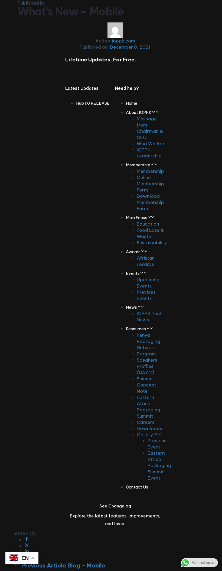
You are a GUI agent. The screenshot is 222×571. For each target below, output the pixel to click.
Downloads (149, 428)
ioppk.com (123, 41)
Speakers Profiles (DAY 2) (147, 366)
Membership (138, 164)
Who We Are (150, 144)
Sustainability (152, 243)
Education (148, 224)
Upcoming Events (148, 283)
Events (133, 273)
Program (146, 354)
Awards (133, 251)
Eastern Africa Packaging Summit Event (159, 465)
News (131, 307)
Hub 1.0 (93, 103)
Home (131, 103)
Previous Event (157, 444)
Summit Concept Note (146, 385)
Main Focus (136, 217)
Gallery (145, 435)
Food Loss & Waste (150, 233)
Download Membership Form (150, 202)
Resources (136, 328)
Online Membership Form (150, 183)
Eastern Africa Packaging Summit (148, 406)
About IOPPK (139, 112)
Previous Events (146, 295)
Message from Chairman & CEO (150, 128)
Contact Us (137, 487)
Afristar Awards (145, 261)
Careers (146, 422)
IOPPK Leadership (149, 153)
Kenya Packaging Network (148, 341)
